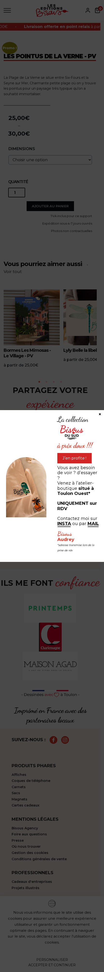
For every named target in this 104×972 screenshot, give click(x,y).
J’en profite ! (74, 458)
